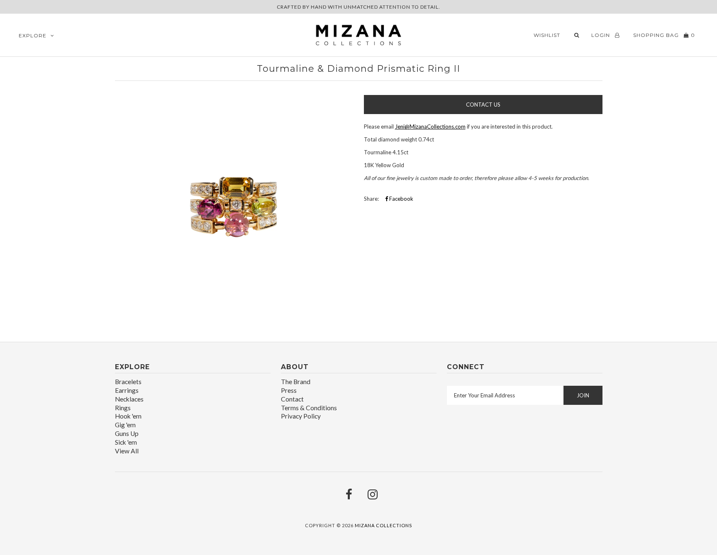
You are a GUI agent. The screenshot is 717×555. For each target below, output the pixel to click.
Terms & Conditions (309, 407)
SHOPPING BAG (663, 35)
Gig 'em (125, 424)
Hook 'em (128, 416)
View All (127, 451)
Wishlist (547, 35)
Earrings (127, 390)
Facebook (400, 198)
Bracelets (128, 381)
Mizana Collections (383, 525)
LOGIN (601, 35)
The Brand (295, 381)
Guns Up (127, 433)
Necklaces (129, 399)
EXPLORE (32, 35)
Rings (123, 407)
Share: (371, 198)
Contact (292, 399)
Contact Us (483, 104)
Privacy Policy (301, 416)
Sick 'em (126, 442)
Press (289, 390)
